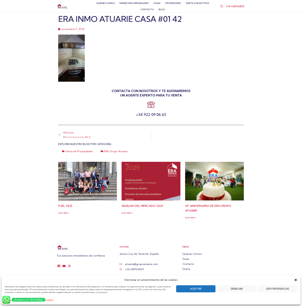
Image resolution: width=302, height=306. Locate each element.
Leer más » (63, 213)
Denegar (237, 288)
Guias (157, 3)
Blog (162, 9)
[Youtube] (64, 266)
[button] (295, 279)
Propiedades (173, 3)
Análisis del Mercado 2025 (142, 206)
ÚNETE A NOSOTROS (197, 3)
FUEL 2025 (65, 206)
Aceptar (195, 288)
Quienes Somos (105, 3)
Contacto (147, 9)
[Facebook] (59, 266)
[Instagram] (69, 266)
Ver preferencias (277, 288)
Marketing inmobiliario (134, 3)
